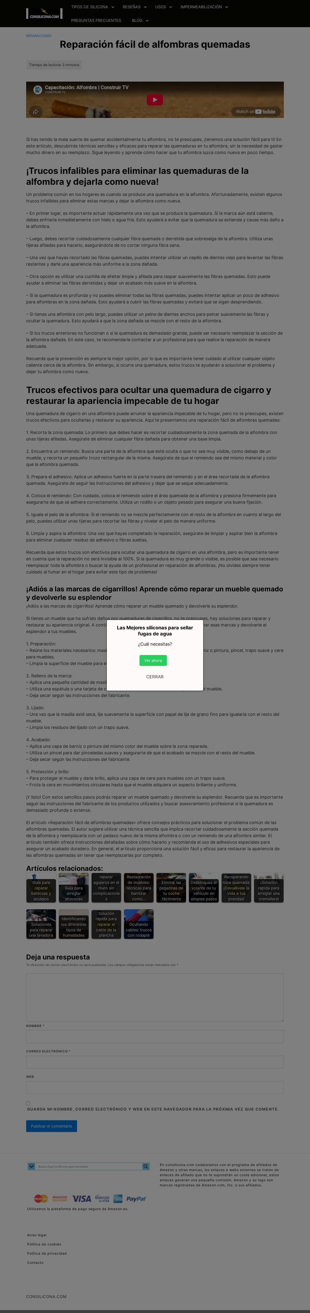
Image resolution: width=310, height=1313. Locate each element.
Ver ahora (153, 660)
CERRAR (155, 676)
